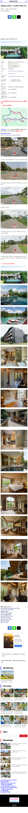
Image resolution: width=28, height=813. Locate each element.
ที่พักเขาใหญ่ (7, 10)
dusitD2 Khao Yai (8, 654)
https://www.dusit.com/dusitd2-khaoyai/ (16, 76)
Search (23, 736)
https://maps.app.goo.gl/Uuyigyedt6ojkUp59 (11, 135)
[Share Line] (14, 17)
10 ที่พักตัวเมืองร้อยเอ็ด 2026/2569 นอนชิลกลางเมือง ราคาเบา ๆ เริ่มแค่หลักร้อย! (19, 772)
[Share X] (19, 17)
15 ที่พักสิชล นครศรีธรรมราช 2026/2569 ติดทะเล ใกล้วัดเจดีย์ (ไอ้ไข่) (18, 758)
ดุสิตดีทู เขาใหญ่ (16, 654)
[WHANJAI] (13, 1)
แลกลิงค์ (14, 805)
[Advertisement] (14, 29)
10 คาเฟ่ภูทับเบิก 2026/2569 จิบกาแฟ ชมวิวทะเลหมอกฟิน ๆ (18, 751)
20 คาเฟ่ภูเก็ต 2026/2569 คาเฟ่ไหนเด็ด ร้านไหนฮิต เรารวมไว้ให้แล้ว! (19, 765)
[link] (12, 74)
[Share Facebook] (10, 17)
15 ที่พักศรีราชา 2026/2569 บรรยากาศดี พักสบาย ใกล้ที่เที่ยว (18, 744)
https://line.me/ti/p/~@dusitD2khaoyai (16, 71)
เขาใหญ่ (3, 655)
